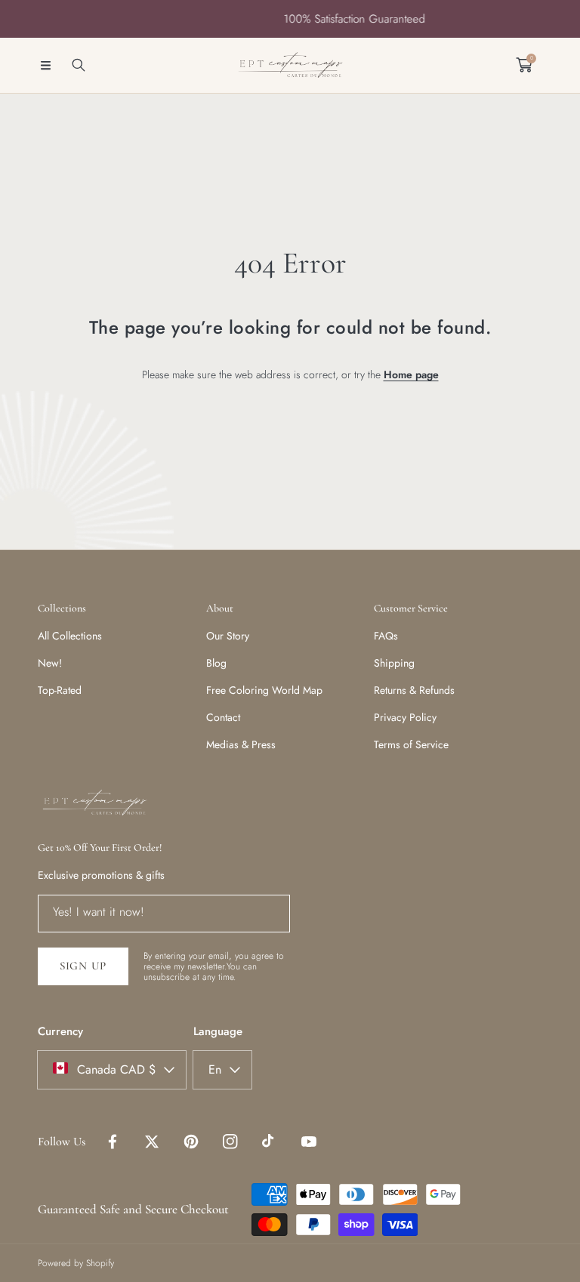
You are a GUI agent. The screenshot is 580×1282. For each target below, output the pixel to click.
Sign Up (83, 965)
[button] (45, 65)
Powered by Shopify (76, 1263)
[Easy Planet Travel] (290, 65)
